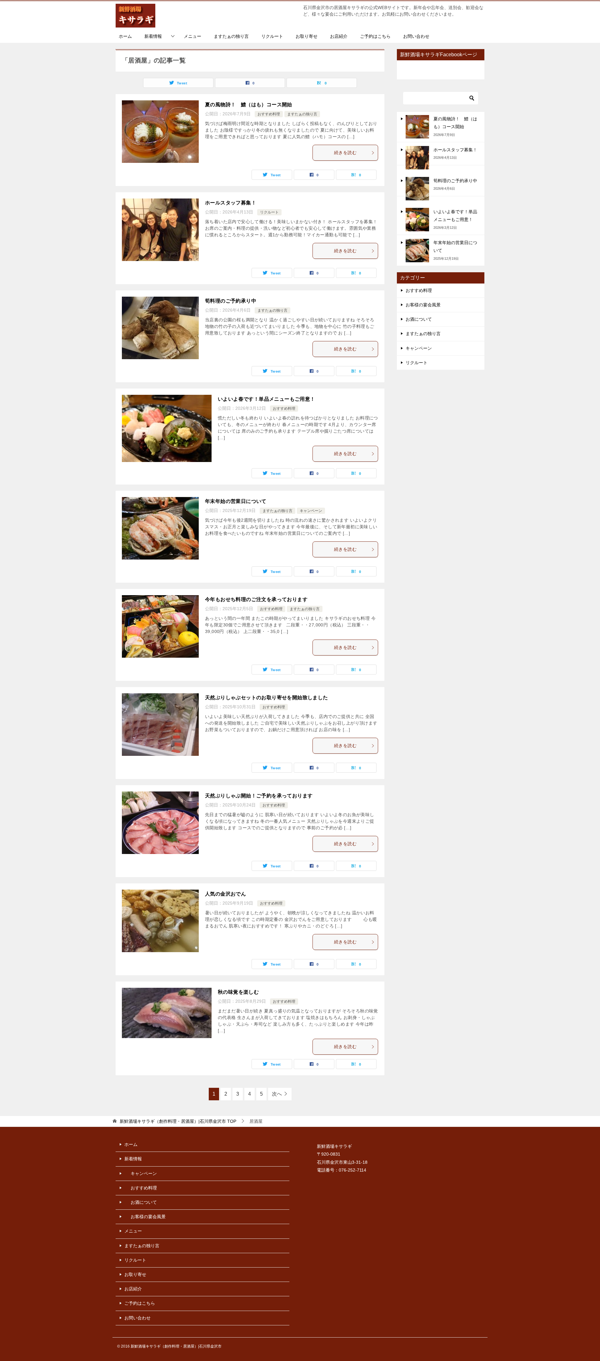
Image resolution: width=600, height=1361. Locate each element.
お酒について (419, 319)
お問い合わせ (416, 36)
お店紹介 (339, 36)
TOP (178, 1121)
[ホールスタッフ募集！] (417, 157)
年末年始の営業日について (236, 501)
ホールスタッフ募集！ (230, 202)
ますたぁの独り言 (231, 36)
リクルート (272, 36)
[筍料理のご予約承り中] (417, 188)
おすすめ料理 (269, 114)
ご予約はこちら (375, 36)
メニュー (192, 36)
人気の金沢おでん (225, 893)
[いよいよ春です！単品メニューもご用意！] (417, 219)
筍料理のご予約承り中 (230, 301)
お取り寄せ (307, 36)
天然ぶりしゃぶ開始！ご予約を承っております (258, 795)
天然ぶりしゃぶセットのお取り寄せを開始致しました (266, 697)
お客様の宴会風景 (423, 304)
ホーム (125, 36)
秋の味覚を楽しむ (238, 992)
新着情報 (153, 36)
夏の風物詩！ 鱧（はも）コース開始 (248, 104)
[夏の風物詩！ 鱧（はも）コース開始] (417, 126)
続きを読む (345, 152)
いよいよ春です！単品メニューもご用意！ (266, 399)
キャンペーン (311, 511)
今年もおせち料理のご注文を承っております (256, 599)
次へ (277, 1094)
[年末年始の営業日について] (417, 250)
